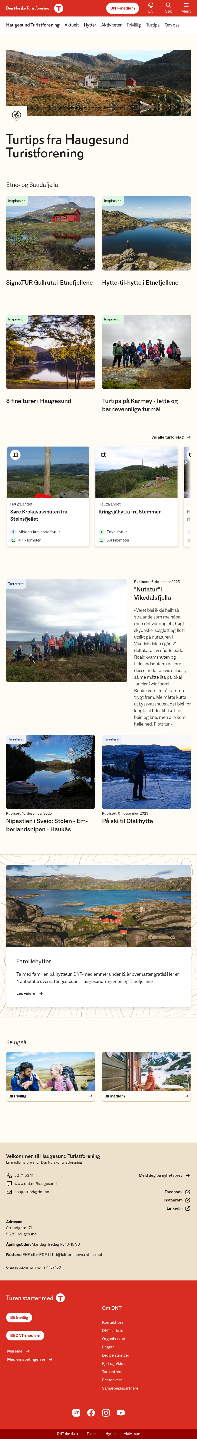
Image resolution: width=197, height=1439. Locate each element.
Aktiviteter (111, 25)
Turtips (153, 25)
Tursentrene (112, 1371)
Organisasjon (113, 1338)
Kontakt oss (112, 1322)
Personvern (112, 1380)
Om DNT (112, 1308)
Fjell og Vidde (113, 1363)
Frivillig (134, 25)
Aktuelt (72, 25)
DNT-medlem (122, 8)
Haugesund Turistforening (33, 25)
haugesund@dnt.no (31, 1191)
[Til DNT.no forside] (34, 8)
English (108, 1347)
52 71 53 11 (23, 1175)
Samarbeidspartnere (120, 1388)
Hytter (90, 25)
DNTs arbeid (112, 1330)
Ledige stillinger (115, 1355)
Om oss (172, 25)
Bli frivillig (19, 1317)
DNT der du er (67, 1434)
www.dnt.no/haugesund (35, 1183)
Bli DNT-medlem (25, 1335)
